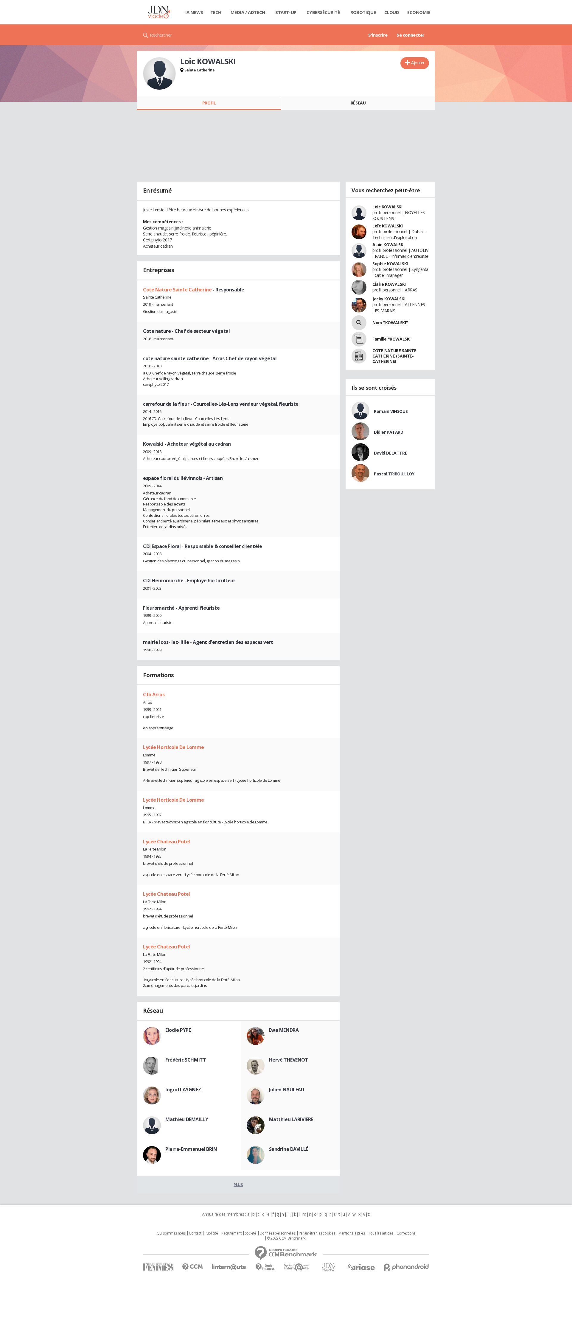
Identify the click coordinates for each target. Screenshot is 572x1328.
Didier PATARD (388, 432)
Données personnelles (278, 1233)
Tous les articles (380, 1233)
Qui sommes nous (171, 1233)
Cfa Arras (153, 694)
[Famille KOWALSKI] (359, 339)
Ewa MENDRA (284, 1030)
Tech (215, 12)
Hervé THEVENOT (288, 1060)
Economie (418, 12)
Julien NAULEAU (286, 1089)
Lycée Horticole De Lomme (173, 747)
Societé (250, 1233)
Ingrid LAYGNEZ (183, 1089)
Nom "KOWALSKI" (390, 322)
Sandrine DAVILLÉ (288, 1149)
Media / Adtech (248, 12)
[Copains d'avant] (297, 1267)
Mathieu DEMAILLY (186, 1119)
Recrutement (231, 1233)
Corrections (406, 1233)
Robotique (363, 12)
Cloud (391, 12)
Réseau (358, 103)
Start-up (285, 12)
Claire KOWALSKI (389, 284)
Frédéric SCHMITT (185, 1060)
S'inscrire (378, 35)
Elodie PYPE (178, 1030)
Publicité (211, 1233)
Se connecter (411, 35)
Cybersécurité (323, 12)
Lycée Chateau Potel (166, 841)
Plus (238, 1184)
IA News (194, 12)
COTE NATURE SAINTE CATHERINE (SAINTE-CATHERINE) (394, 356)
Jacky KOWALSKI (388, 299)
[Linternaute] (229, 1267)
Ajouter (418, 62)
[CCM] (192, 1267)
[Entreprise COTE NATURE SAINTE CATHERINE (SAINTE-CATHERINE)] (359, 356)
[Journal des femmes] (158, 1267)
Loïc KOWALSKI (387, 226)
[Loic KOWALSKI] (159, 73)
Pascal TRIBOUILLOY (394, 474)
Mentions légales (351, 1233)
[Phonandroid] (406, 1267)
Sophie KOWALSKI (390, 263)
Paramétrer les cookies (317, 1233)
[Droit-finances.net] (265, 1267)
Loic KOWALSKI (387, 207)
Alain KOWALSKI (388, 244)
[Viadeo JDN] (328, 1267)
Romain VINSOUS (391, 411)
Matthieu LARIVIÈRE (291, 1119)
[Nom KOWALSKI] (359, 322)
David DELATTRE (390, 453)
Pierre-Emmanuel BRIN (191, 1149)
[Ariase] (361, 1267)
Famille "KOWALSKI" (392, 339)
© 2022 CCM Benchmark (286, 1238)
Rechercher (161, 35)
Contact (195, 1233)
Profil (209, 103)
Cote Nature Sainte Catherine (178, 289)
